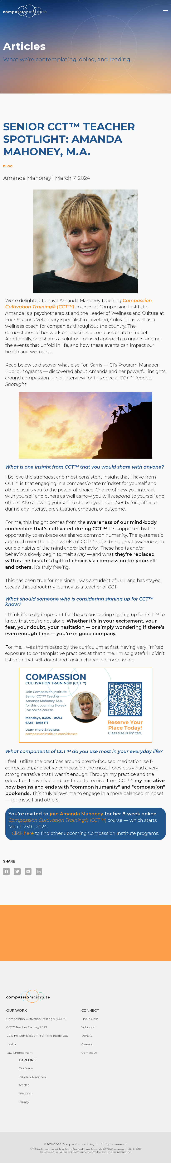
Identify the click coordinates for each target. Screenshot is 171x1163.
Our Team (26, 1068)
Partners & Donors (32, 1076)
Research (26, 1093)
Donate (86, 1035)
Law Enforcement (19, 1053)
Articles (24, 1085)
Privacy (24, 1102)
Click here (23, 833)
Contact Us (89, 1053)
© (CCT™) (57, 820)
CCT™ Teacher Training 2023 (26, 1027)
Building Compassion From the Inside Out (37, 1035)
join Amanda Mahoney (76, 814)
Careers (86, 1044)
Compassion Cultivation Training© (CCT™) (36, 1019)
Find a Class (89, 1019)
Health (11, 1044)
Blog (8, 166)
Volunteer (88, 1027)
